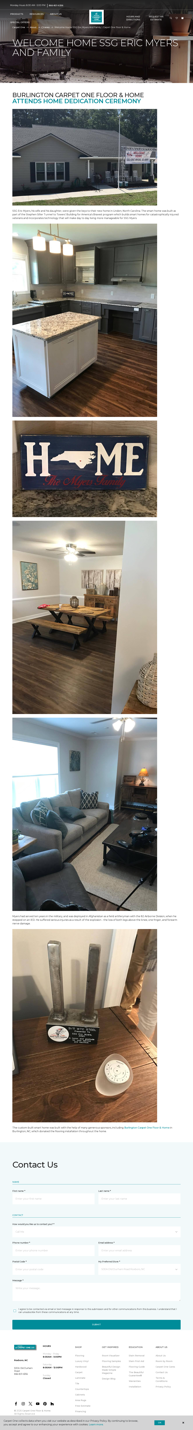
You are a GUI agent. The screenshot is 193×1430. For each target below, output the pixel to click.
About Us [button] (56, 14)
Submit (96, 1324)
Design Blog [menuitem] (108, 1378)
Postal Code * (19, 1262)
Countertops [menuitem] (82, 1389)
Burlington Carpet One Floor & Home (146, 1127)
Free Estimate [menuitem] (82, 1405)
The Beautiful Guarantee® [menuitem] (136, 1374)
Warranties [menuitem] (135, 1381)
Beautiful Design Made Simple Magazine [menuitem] (111, 1369)
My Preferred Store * (109, 1262)
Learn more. (96, 1424)
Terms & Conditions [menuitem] (162, 1379)
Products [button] (16, 14)
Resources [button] (37, 14)
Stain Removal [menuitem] (136, 1355)
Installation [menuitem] (135, 1386)
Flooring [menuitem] (79, 1355)
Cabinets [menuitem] (80, 1394)
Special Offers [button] (20, 22)
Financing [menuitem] (80, 1411)
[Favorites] (177, 18)
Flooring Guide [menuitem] (137, 1366)
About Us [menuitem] (161, 1355)
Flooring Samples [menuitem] (111, 1361)
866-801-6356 (56, 5)
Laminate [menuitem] (80, 1378)
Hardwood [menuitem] (80, 1366)
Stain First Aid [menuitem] (136, 1361)
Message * (17, 1280)
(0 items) (182, 18)
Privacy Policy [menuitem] (163, 1386)
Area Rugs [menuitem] (80, 1400)
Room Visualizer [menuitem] (111, 1355)
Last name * (104, 1191)
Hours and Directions (133, 18)
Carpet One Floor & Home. (36, 1410)
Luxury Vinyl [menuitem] (82, 1361)
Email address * (106, 1243)
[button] (171, 18)
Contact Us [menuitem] (162, 1372)
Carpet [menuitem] (78, 1372)
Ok (159, 1422)
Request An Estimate (156, 18)
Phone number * (21, 1243)
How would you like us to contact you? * (33, 1224)
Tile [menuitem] (77, 1383)
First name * (18, 1191)
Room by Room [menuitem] (164, 1361)
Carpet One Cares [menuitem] (165, 1366)
